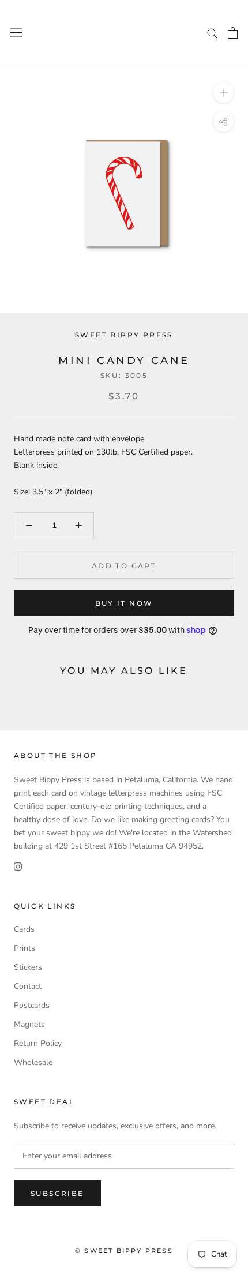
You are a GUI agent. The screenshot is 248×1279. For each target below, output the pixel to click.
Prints (24, 948)
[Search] (212, 32)
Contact (28, 986)
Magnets (29, 1024)
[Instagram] (18, 865)
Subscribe (57, 1193)
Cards (24, 929)
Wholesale (33, 1062)
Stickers (28, 967)
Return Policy (38, 1043)
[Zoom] (223, 92)
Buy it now (124, 603)
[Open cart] (233, 33)
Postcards (32, 1005)
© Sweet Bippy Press (124, 1251)
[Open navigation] (16, 32)
